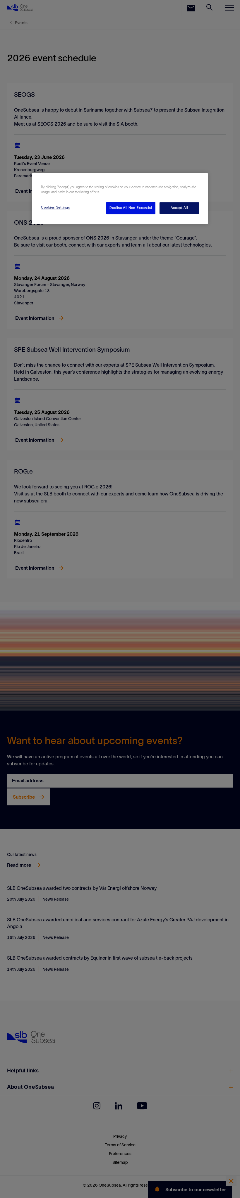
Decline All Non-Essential (130, 208)
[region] (120, 198)
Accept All (179, 208)
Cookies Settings (55, 207)
